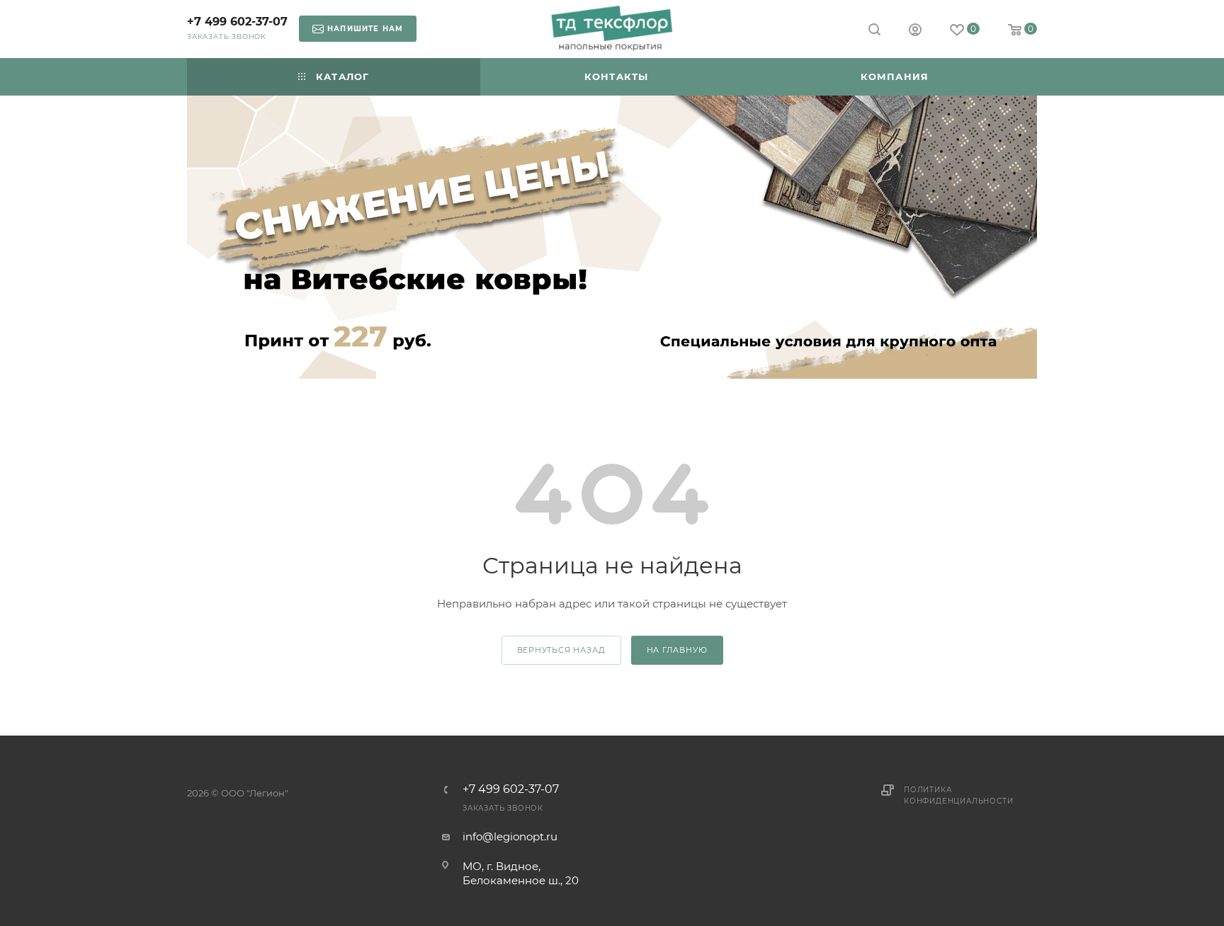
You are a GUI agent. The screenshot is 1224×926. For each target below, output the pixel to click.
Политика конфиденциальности (958, 795)
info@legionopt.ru (510, 836)
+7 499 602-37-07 (237, 21)
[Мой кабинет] (915, 31)
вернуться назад (561, 650)
